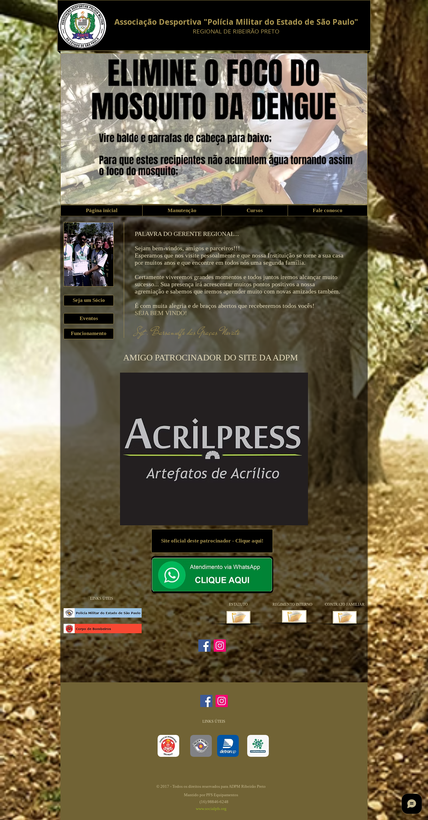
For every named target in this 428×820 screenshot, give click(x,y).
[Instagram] (220, 645)
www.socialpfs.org (211, 808)
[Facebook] (204, 645)
